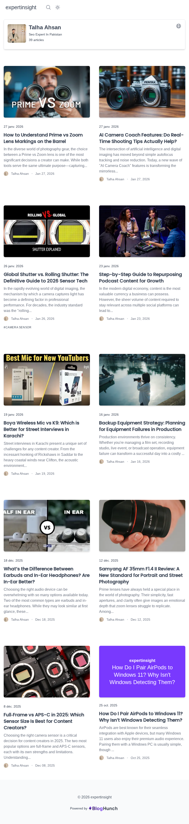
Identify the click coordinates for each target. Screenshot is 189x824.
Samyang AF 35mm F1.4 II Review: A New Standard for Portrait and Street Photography (141, 575)
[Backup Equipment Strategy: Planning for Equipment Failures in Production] (142, 380)
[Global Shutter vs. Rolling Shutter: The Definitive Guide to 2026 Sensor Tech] (47, 231)
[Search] (48, 7)
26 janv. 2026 (13, 266)
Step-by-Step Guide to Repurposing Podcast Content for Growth (140, 277)
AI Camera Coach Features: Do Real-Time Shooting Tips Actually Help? (141, 138)
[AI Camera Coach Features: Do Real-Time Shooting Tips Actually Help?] (142, 92)
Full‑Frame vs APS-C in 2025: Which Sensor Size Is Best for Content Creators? (44, 721)
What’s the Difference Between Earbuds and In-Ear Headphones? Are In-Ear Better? (47, 575)
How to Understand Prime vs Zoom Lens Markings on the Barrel (43, 138)
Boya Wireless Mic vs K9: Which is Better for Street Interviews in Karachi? (41, 429)
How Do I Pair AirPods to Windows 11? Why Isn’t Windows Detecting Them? (141, 716)
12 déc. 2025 (108, 560)
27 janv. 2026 (13, 126)
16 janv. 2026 (109, 414)
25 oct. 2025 (108, 705)
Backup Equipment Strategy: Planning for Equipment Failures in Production (142, 426)
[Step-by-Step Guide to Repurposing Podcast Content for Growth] (142, 231)
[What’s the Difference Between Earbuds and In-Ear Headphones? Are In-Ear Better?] (47, 525)
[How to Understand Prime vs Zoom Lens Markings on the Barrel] (47, 92)
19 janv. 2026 (13, 414)
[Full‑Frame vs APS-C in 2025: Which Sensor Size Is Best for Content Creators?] (47, 671)
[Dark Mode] (57, 7)
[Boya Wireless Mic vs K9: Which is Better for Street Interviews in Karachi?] (47, 380)
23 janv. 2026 (109, 266)
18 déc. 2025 (13, 560)
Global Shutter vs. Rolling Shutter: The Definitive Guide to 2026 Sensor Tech (46, 277)
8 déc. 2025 (12, 706)
